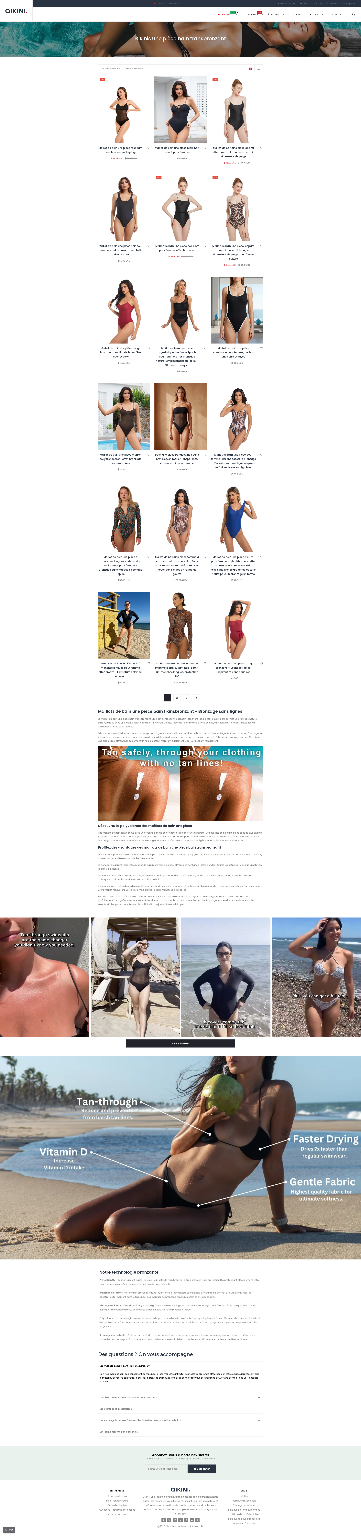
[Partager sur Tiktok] (197, 1520)
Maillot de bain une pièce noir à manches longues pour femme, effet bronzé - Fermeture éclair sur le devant (121, 670)
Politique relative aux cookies (244, 1518)
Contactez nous (117, 1514)
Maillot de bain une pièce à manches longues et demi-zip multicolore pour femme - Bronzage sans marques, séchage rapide (120, 565)
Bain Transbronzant (117, 1500)
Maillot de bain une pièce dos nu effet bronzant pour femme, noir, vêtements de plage (233, 152)
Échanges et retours (244, 1505)
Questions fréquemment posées (117, 1509)
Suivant (196, 697)
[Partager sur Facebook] (163, 1520)
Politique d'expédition (244, 1500)
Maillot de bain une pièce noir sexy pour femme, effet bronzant (177, 248)
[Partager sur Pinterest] (186, 1520)
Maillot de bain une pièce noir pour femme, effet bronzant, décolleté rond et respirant (120, 250)
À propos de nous (117, 1496)
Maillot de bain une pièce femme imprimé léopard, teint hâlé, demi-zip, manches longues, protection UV (177, 670)
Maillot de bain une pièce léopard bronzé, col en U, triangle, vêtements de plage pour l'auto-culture (233, 252)
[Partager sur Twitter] (169, 1520)
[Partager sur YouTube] (192, 1520)
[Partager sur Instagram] (175, 1520)
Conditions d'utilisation (244, 1523)
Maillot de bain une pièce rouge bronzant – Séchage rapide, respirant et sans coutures (233, 668)
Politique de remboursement (244, 1509)
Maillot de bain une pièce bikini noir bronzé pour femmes (177, 150)
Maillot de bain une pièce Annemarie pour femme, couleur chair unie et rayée (233, 352)
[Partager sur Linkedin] (180, 1520)
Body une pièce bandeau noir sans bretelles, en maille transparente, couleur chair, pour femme (177, 459)
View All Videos (180, 1043)
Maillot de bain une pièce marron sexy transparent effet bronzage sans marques (120, 459)
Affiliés (244, 1496)
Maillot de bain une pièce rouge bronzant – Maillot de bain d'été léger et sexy (120, 352)
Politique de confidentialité (244, 1514)
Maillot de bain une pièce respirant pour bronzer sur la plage (120, 150)
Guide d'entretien (117, 1505)
